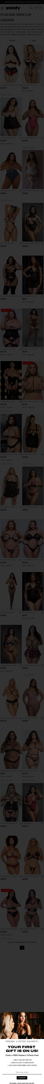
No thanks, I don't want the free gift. (22, 1083)
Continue (22, 1078)
